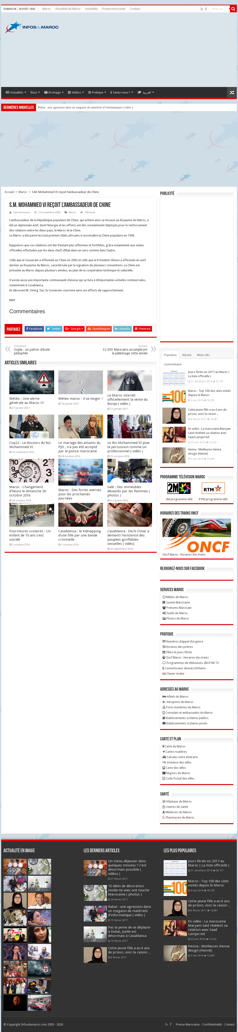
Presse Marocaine (188, 1024)
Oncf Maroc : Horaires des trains (183, 554)
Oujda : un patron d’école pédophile (32, 350)
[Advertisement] (148, 49)
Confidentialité (212, 1024)
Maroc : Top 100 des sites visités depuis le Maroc (208, 883)
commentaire (173, 364)
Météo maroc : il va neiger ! (80, 398)
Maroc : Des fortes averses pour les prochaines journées (79, 494)
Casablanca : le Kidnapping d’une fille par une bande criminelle (79, 535)
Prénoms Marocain (179, 607)
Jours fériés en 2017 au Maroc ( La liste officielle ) (208, 863)
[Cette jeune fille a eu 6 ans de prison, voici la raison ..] (174, 415)
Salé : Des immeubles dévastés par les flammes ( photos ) (128, 491)
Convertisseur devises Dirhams (185, 668)
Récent (186, 355)
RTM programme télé (213, 499)
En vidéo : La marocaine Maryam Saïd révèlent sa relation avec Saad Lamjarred (209, 433)
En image (55, 92)
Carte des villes (175, 767)
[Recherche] (233, 8)
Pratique (97, 92)
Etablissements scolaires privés (186, 723)
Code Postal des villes (179, 778)
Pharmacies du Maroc (180, 817)
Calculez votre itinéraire (182, 757)
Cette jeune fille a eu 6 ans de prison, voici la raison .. (129, 950)
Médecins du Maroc (178, 812)
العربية (147, 92)
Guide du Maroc (177, 613)
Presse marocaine (113, 8)
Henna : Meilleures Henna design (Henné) (208, 948)
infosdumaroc (21, 212)
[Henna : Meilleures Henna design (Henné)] (174, 455)
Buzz (34, 92)
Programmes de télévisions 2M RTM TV (192, 663)
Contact (135, 8)
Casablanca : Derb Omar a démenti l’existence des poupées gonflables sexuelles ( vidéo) (128, 537)
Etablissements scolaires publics (186, 718)
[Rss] (202, 9)
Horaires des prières (179, 647)
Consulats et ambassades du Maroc (189, 712)
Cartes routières (176, 751)
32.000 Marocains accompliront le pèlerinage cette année (125, 350)
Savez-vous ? (121, 92)
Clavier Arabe (175, 673)
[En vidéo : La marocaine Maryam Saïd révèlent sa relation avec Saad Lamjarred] (174, 435)
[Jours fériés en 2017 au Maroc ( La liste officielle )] (174, 378)
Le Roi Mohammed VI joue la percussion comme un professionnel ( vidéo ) (128, 447)
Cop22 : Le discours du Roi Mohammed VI (30, 445)
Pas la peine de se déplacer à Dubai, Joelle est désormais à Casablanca (129, 931)
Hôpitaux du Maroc (178, 801)
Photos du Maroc (177, 618)
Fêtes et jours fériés (178, 652)
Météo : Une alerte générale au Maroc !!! (26, 400)
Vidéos (76, 92)
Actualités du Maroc (68, 8)
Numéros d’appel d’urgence (184, 641)
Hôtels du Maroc (177, 696)
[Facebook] (206, 9)
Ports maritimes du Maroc (183, 707)
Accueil (9, 192)
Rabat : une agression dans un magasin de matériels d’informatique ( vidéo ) (85, 107)
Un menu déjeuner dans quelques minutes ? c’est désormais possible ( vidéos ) (127, 867)
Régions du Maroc (177, 773)
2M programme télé (179, 499)
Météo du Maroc (176, 597)
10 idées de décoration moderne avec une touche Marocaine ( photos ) (128, 890)
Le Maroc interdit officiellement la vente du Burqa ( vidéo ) (127, 399)
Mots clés (203, 355)
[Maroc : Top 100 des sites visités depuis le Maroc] (174, 397)
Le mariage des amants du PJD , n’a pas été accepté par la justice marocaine (79, 447)
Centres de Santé (176, 807)
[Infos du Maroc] (32, 26)
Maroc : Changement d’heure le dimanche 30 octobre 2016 (27, 491)
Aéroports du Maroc (180, 702)
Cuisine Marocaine (177, 602)
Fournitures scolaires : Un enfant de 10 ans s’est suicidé (30, 535)
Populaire (170, 355)
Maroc (46, 8)
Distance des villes (178, 762)
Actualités (91, 8)
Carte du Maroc (174, 746)
